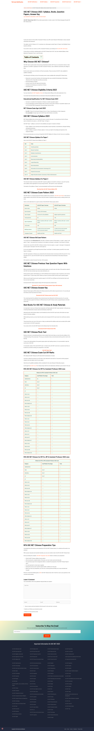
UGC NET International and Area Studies (36, 694)
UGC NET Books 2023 (33, 656)
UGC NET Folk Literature (34, 665)
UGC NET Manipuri (51, 670)
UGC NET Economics (15, 708)
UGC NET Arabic (15, 670)
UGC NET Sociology (68, 683)
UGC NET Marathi (50, 673)
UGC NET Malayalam (51, 665)
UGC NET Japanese (33, 696)
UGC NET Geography (33, 673)
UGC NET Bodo (14, 681)
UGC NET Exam (29, 7)
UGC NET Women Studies (69, 706)
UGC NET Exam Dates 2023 (16, 651)
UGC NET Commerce (15, 690)
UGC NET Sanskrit (68, 668)
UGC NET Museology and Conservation (54, 678)
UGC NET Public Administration (53, 714)
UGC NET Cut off (33, 365)
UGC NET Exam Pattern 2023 (35, 651)
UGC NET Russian (68, 665)
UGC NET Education (15, 711)
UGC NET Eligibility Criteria (37, 92)
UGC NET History (33, 683)
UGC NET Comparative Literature (17, 693)
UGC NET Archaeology (16, 673)
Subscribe (47, 635)
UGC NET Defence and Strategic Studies (19, 703)
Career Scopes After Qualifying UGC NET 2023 (73, 656)
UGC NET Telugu (68, 691)
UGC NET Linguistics (33, 714)
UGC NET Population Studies (52, 707)
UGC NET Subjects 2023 (34, 648)
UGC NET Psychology (51, 712)
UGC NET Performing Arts (52, 694)
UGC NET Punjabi (50, 717)
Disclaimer (75, 729)
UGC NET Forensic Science (34, 668)
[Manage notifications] (2, 728)
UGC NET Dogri (14, 706)
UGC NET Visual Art (68, 703)
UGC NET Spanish (68, 686)
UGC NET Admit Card (66, 1)
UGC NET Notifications (32, 1)
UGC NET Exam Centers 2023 (52, 656)
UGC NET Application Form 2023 (17, 656)
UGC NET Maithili (50, 663)
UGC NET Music (50, 681)
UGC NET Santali (68, 673)
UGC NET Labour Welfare (34, 707)
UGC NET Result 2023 (69, 648)
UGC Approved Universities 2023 (70, 659)
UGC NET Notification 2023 (16, 648)
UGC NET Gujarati (33, 678)
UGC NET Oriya (50, 686)
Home (25, 7)
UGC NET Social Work (68, 681)
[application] (37, 2)
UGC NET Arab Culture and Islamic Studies (19, 668)
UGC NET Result (77, 1)
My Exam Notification (17, 2)
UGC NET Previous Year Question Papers (37, 659)
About (68, 729)
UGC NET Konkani (33, 704)
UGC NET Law (32, 709)
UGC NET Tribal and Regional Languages (72, 698)
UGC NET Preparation (54, 1)
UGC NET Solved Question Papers (53, 648)
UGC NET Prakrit (50, 709)
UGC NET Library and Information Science (37, 712)
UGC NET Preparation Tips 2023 (43, 555)
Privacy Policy (80, 729)
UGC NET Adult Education (16, 663)
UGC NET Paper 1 (50, 691)
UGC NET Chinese (15, 688)
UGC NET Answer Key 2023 (52, 659)
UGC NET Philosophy (51, 699)
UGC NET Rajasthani (68, 663)
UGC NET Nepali (50, 683)
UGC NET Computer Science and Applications (19, 698)
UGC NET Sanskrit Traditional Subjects (71, 670)
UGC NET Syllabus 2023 (16, 659)
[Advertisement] (47, 31)
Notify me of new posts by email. (31, 611)
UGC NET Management (51, 668)
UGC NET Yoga (67, 708)
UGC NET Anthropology (16, 665)
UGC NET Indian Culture (34, 691)
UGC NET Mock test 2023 (52, 651)
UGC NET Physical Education (52, 701)
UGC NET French (32, 670)
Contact (71, 729)
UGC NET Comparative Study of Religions (19, 695)
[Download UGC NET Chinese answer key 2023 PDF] (47, 295)
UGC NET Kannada (33, 699)
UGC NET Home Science (34, 686)
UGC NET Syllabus (44, 1)
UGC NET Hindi (32, 681)
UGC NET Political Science (52, 704)
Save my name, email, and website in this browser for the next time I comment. (41, 606)
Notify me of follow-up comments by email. (33, 609)
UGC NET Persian (50, 696)
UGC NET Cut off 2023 (69, 651)
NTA (41, 572)
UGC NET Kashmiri (33, 701)
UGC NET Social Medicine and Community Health (73, 678)
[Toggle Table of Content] (40, 57)
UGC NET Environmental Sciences (35, 663)
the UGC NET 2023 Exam (62, 48)
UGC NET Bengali (15, 678)
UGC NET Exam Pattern (59, 195)
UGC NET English (15, 716)
